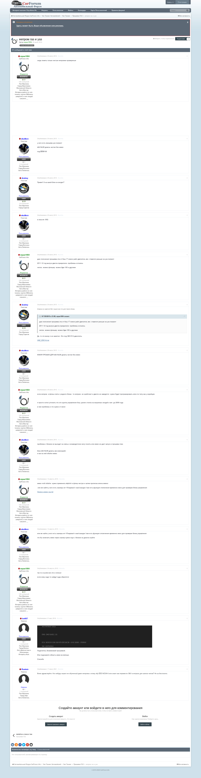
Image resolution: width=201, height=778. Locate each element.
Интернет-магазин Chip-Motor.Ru (25, 10)
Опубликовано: (47, 56)
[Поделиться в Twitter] (23, 744)
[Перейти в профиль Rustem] (24, 679)
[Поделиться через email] (31, 744)
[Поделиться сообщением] (187, 56)
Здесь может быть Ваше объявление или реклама (39, 25)
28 (24, 201)
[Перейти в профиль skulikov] (24, 149)
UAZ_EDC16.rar (43, 340)
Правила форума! (118, 10)
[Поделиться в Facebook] (20, 744)
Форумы (44, 10)
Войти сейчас (145, 724)
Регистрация (182, 2)
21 (24, 80)
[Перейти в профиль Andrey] (24, 188)
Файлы (70, 10)
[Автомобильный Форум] (27, 4)
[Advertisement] (54, 119)
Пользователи (58, 10)
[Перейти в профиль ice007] (24, 628)
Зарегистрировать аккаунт (56, 724)
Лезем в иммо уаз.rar (45, 492)
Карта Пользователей (99, 10)
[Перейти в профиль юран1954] (14, 40)
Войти (170, 2)
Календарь (82, 10)
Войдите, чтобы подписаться (164, 38)
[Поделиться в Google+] (27, 744)
